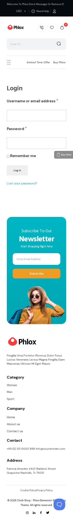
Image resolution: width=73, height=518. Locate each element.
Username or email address (36, 99)
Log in (17, 170)
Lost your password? (22, 183)
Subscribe (36, 273)
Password (25, 127)
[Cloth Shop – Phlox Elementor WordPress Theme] (15, 27)
